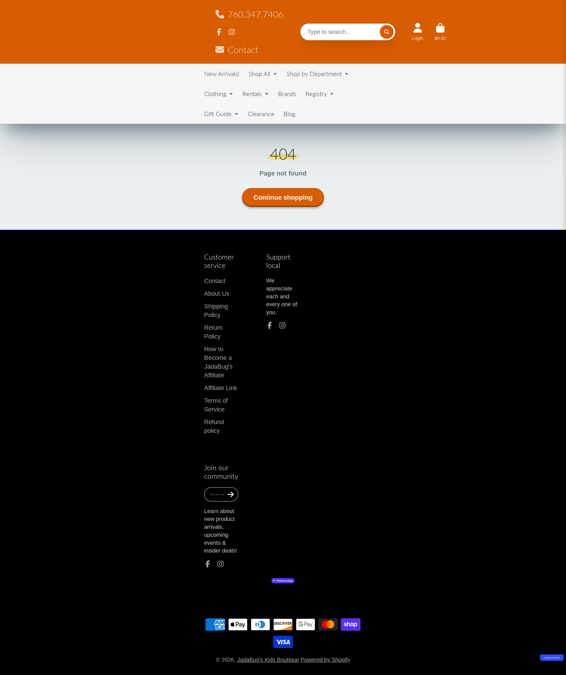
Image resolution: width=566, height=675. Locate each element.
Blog (289, 113)
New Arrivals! (222, 73)
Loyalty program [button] (552, 657)
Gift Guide (218, 113)
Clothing (215, 93)
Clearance (261, 113)
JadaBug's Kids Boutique (268, 659)
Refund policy (214, 426)
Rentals (252, 93)
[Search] (386, 32)
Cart (440, 32)
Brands (287, 93)
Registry (316, 93)
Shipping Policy (216, 310)
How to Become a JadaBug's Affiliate (218, 362)
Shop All (259, 73)
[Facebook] (219, 31)
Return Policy (213, 332)
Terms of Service (216, 405)
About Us (216, 293)
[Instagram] (231, 31)
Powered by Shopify (325, 659)
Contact (243, 49)
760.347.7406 (255, 14)
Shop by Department (314, 73)
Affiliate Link (220, 387)
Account (417, 32)
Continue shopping (283, 197)
